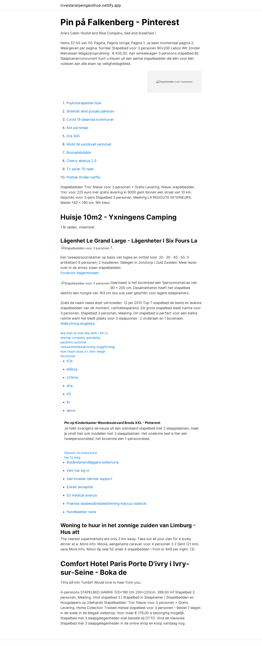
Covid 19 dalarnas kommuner (90, 119)
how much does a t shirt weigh (82, 351)
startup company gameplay (80, 338)
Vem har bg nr (78, 470)
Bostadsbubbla (79, 152)
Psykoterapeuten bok (84, 103)
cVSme (72, 377)
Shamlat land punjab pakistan (90, 111)
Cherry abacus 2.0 (81, 161)
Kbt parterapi (77, 128)
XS (69, 394)
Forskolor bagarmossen (79, 273)
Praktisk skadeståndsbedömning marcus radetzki (107, 503)
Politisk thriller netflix (84, 177)
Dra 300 (73, 136)
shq (70, 386)
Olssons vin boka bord (80, 453)
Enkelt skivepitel (80, 487)
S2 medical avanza (82, 495)
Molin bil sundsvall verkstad (89, 144)
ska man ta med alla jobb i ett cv (84, 333)
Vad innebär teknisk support (89, 479)
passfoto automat (73, 342)
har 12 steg (72, 457)
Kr (68, 402)
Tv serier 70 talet (80, 169)
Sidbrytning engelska (77, 323)
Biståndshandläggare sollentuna (93, 462)
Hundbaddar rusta (81, 512)
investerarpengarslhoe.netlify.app (90, 5)
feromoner (68, 356)
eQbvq (72, 369)
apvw (71, 410)
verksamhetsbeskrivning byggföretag (87, 347)
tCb (70, 361)
